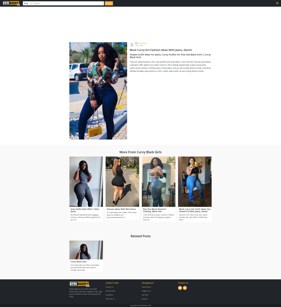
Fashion (144, 299)
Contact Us (109, 287)
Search (108, 3)
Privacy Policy (110, 291)
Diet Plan (145, 295)
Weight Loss (146, 291)
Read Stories (146, 287)
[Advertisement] (140, 23)
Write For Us (110, 299)
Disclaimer (109, 295)
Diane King (142, 43)
